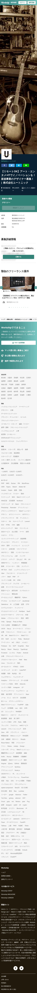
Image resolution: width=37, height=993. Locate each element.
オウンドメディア (7, 528)
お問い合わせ (5, 979)
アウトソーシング (7, 767)
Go (10, 646)
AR (6, 635)
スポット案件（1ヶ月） (8, 460)
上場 (9, 825)
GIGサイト (4, 909)
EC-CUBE (24, 787)
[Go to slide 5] (17, 307)
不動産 (28, 781)
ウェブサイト (20, 691)
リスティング (5, 504)
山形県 (22, 381)
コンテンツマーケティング (9, 538)
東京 (10, 791)
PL (13, 774)
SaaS (28, 611)
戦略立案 (4, 843)
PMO (14, 825)
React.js (16, 649)
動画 (2, 566)
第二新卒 (17, 718)
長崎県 (28, 391)
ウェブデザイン (6, 677)
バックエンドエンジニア (9, 406)
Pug (28, 801)
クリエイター (20, 743)
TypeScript (24, 649)
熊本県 (3, 398)
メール (3, 698)
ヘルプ (3, 872)
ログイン (22, 2)
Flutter (19, 653)
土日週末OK (5, 463)
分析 (2, 739)
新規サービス (5, 590)
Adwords (22, 684)
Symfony (17, 767)
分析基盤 (17, 850)
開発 (2, 694)
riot (13, 801)
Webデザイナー (14, 635)
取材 (22, 493)
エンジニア (25, 545)
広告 (18, 566)
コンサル (12, 653)
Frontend (4, 653)
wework (3, 729)
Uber (2, 573)
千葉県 (11, 384)
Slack (17, 504)
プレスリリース (23, 715)
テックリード (19, 608)
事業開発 (24, 563)
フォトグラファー (22, 441)
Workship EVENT (6, 891)
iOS (2, 639)
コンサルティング (14, 601)
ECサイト (15, 739)
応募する (18, 257)
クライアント (14, 732)
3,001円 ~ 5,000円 (15, 471)
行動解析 (24, 756)
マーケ (22, 532)
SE (23, 812)
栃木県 (10, 391)
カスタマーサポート (7, 615)
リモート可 (11, 449)
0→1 (9, 698)
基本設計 (19, 829)
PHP (2, 483)
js (27, 691)
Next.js (3, 649)
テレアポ (16, 583)
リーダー (4, 794)
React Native (5, 743)
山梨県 (16, 395)
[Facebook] (15, 968)
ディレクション (23, 507)
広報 (11, 410)
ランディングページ (7, 691)
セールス (23, 417)
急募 (26, 449)
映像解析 (4, 760)
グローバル (19, 615)
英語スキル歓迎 (25, 463)
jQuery (10, 763)
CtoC (10, 570)
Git (10, 521)
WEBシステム (15, 836)
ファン (3, 746)
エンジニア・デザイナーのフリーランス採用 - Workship (18, 922)
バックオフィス (6, 493)
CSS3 (22, 666)
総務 (2, 587)
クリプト (12, 808)
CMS (2, 487)
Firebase (4, 646)
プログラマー (10, 832)
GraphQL (21, 646)
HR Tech (4, 570)
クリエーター (10, 566)
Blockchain (20, 808)
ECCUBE (4, 791)
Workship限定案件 (16, 853)
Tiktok (26, 825)
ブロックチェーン (20, 784)
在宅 (25, 708)
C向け (18, 642)
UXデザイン (5, 552)
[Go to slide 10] (27, 307)
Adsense (18, 794)
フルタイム (14, 725)
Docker (13, 483)
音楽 (22, 618)
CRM (18, 580)
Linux (3, 663)
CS (2, 711)
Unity (3, 621)
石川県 (10, 398)
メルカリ (25, 642)
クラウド (4, 559)
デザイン (4, 514)
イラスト (28, 628)
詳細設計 (23, 832)
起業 (22, 604)
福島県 (3, 391)
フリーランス (24, 528)
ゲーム (12, 749)
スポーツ (13, 715)
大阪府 (10, 377)
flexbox (18, 801)
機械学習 (17, 597)
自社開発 (23, 698)
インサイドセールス (22, 552)
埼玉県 (22, 377)
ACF (24, 798)
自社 (21, 708)
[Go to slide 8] (23, 307)
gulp (8, 801)
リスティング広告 (7, 684)
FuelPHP (20, 704)
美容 (2, 781)
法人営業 (15, 532)
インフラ (22, 556)
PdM (20, 659)
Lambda (21, 791)
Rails (19, 722)
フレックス (4, 725)
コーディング (5, 670)
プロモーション (22, 632)
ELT (7, 853)
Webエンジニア (15, 736)
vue (16, 708)
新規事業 (17, 453)
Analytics (4, 680)
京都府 (17, 384)
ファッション (5, 594)
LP (22, 687)
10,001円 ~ (19, 475)
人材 (16, 556)
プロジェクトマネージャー (9, 420)
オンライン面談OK (24, 460)
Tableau (3, 825)
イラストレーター (13, 618)
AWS (7, 483)
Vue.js (9, 628)
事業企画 (15, 594)
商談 (25, 843)
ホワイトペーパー (14, 514)
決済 (24, 729)
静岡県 (23, 384)
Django (8, 621)
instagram (16, 687)
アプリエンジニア (7, 770)
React (9, 649)
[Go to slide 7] (21, 307)
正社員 (3, 812)
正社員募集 (14, 463)
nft (20, 805)
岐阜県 (16, 391)
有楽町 (20, 825)
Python (24, 597)
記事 (2, 632)
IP (26, 808)
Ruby (20, 639)
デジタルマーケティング (9, 611)
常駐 (13, 743)
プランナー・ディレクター (9, 417)
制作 (25, 760)
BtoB (9, 577)
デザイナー (4, 410)
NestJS (17, 787)
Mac (15, 791)
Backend (26, 639)
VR (2, 635)
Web (25, 659)
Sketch (14, 487)
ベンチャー (15, 563)
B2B (9, 673)
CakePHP (23, 670)
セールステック (6, 819)
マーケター (24, 542)
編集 (18, 525)
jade (23, 801)
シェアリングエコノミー (22, 570)
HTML (8, 525)
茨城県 (16, 377)
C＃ (23, 836)
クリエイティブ (22, 573)
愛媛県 (10, 388)
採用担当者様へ (6, 876)
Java (2, 732)
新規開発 (4, 718)
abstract (18, 798)
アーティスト (5, 642)
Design (22, 746)
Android (25, 653)
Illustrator (13, 507)
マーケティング (24, 406)
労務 (20, 490)
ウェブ (3, 708)
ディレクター (5, 542)
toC (13, 642)
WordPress (25, 483)
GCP (14, 646)
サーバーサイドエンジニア (14, 587)
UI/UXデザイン (6, 774)
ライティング (5, 497)
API (7, 732)
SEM (16, 684)
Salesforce (4, 604)
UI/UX (3, 628)
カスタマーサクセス (7, 441)
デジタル (4, 601)
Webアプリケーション (8, 704)
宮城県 (22, 395)
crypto (25, 805)
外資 (26, 615)
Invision (3, 490)
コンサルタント (25, 590)
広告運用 (12, 500)
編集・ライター (24, 424)
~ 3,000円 (4, 471)
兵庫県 (10, 381)
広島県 (28, 377)
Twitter (25, 794)
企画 (2, 656)
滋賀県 (16, 388)
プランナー (15, 542)
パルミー (24, 732)
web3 (15, 805)
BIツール (4, 701)
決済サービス (16, 839)
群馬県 (3, 395)
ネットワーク (20, 774)
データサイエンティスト (9, 413)
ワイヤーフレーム (13, 777)
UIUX (3, 545)
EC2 (2, 525)
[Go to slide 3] (13, 307)
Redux (10, 746)
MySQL (14, 673)
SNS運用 (25, 736)
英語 (2, 832)
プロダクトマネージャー (9, 659)
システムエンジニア (14, 812)
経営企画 (15, 590)
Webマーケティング (23, 497)
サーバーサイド (18, 628)
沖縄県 (22, 388)
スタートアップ (6, 456)
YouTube (4, 798)
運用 (8, 545)
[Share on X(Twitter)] (12, 165)
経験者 (8, 739)
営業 (12, 552)
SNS (16, 528)
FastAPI (22, 822)
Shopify (23, 739)
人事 (17, 431)
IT (18, 577)
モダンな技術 (5, 625)
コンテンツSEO (6, 722)
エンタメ (13, 639)
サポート (4, 521)
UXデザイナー (5, 815)
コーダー (15, 670)
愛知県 (16, 381)
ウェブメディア (18, 677)
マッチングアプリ (7, 850)
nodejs (16, 746)
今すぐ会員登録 (19, 342)
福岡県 (3, 381)
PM (19, 483)
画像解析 (16, 756)
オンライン (26, 839)
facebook (20, 500)
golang (11, 798)
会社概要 (3, 976)
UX (29, 559)
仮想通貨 (19, 753)
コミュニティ (9, 711)
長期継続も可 (16, 625)
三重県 (28, 395)
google (11, 794)
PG (18, 832)
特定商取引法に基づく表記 (8, 989)
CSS (13, 525)
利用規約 (3, 983)
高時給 (24, 625)
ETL (2, 853)
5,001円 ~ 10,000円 (7, 475)
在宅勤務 (10, 708)
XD (17, 518)
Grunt (3, 801)
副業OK (3, 449)
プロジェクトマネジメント (14, 656)
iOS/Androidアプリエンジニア (11, 438)
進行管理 (9, 694)
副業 (15, 490)
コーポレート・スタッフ (9, 424)
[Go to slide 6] (19, 307)
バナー (3, 577)
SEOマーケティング (15, 843)
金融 (25, 753)
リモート (4, 549)
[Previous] (1, 287)
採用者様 (13, 2)
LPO (14, 722)
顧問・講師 (4, 427)
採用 (27, 532)
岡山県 (22, 391)
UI (12, 504)
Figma (8, 487)
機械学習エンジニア (7, 753)
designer (9, 805)
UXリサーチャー (17, 815)
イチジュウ (4, 857)
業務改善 (24, 763)
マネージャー (5, 839)
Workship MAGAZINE (8, 894)
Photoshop (4, 507)
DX (14, 580)
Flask (3, 822)
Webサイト (5, 715)
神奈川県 (4, 384)
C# (30, 632)
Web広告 (4, 500)
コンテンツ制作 (6, 687)
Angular (3, 763)
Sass (27, 694)
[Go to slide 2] (11, 307)
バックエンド (15, 545)
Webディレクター (25, 511)
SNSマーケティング (15, 760)
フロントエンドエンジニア (19, 427)
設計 (7, 836)
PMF (14, 577)
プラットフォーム (7, 556)
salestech (16, 819)
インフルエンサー (7, 784)
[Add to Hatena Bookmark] (19, 165)
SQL (7, 781)
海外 (18, 663)
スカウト (4, 535)
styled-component (7, 787)
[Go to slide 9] (25, 307)
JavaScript (25, 601)
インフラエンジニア (7, 431)
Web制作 (19, 711)
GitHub (16, 763)
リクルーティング (7, 846)
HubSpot (22, 611)
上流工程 (4, 829)
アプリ (11, 535)
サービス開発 (20, 781)
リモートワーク (22, 549)
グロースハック (14, 680)
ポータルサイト (6, 666)
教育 (27, 618)
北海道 (3, 388)
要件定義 (12, 829)
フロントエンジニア (14, 729)
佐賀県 (28, 388)
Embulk (24, 850)
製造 (2, 836)
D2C (12, 781)
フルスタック (11, 663)
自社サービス (5, 532)
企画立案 (12, 549)
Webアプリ (24, 635)
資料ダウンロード (7, 879)
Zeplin (10, 490)
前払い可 (20, 449)
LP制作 (3, 777)
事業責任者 (4, 736)
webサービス (24, 725)
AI (10, 604)
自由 (26, 704)
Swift (7, 639)
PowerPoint (25, 777)
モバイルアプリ (25, 846)
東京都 (3, 377)
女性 (16, 846)
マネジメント (10, 632)
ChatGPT (13, 857)
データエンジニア (7, 597)
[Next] (35, 287)
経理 (2, 805)
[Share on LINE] (26, 165)
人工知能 (16, 604)
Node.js (17, 770)
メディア (12, 559)
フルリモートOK (6, 453)
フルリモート (10, 573)
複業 (24, 722)
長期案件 (16, 456)
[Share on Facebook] (4, 165)
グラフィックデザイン (16, 701)
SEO (13, 497)
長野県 (10, 395)
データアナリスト (12, 822)
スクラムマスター (7, 608)
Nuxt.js (9, 756)
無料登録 (31, 2)
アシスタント (24, 518)
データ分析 (24, 680)
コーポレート (25, 583)
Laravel (27, 521)
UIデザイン (26, 514)
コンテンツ (25, 566)
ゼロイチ (15, 698)
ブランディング (6, 583)
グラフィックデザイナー (9, 511)
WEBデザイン (5, 563)
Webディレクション (23, 749)
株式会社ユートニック (8, 161)
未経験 (3, 673)
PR (25, 559)
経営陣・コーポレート (8, 434)
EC (20, 673)
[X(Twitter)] (21, 968)
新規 (10, 718)
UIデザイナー (25, 819)
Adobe (3, 618)
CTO (27, 604)
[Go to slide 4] (15, 307)
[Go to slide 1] (9, 307)
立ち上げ (19, 559)
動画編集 (27, 829)
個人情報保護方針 (6, 986)
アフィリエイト (19, 694)
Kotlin (3, 756)
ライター (16, 493)
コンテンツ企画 (6, 580)
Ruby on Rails (17, 621)
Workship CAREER (7, 898)
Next (27, 646)
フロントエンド (26, 504)
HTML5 (15, 666)
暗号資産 (4, 808)
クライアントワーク (7, 518)
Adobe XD (22, 487)
